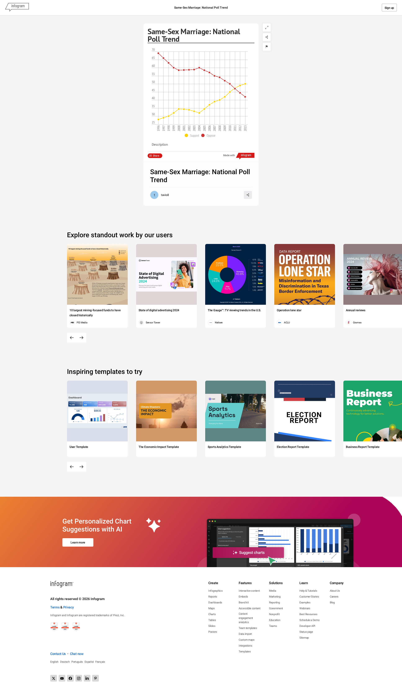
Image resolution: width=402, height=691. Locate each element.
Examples (305, 602)
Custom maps (247, 639)
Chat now (77, 654)
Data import (245, 633)
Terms (55, 607)
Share (156, 155)
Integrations (245, 645)
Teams (273, 625)
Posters (212, 631)
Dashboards (215, 602)
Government (276, 608)
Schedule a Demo (309, 620)
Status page (306, 631)
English (54, 661)
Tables (212, 620)
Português (77, 661)
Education (274, 620)
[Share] (267, 37)
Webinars (304, 608)
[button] (193, 135)
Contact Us (58, 654)
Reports (212, 596)
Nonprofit (274, 614)
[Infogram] (17, 7)
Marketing (274, 596)
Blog (332, 602)
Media (272, 590)
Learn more (78, 542)
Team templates (248, 628)
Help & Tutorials (308, 590)
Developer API (307, 625)
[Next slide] (81, 338)
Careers (334, 596)
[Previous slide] (72, 338)
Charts (212, 614)
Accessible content (249, 608)
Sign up (389, 7)
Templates (245, 651)
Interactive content (249, 590)
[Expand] (267, 27)
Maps (211, 608)
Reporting (274, 602)
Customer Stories (309, 596)
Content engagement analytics (246, 618)
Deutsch (65, 661)
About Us (335, 590)
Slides (211, 625)
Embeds (243, 596)
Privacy (68, 607)
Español (89, 661)
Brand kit (244, 602)
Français (100, 661)
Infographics (215, 590)
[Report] (267, 47)
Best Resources (308, 614)
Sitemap (304, 637)
